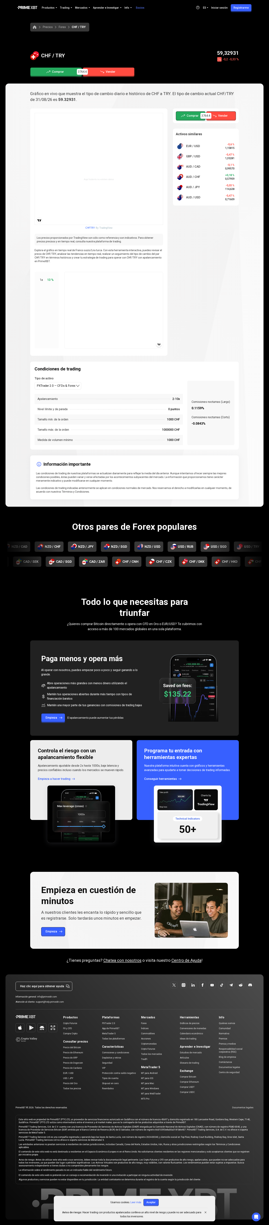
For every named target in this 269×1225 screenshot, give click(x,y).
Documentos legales (229, 1067)
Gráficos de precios (189, 1023)
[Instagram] (183, 985)
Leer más (135, 1202)
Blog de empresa (227, 1057)
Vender (110, 71)
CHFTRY (90, 227)
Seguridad (107, 1063)
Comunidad (225, 1028)
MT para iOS (147, 1078)
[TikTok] (221, 985)
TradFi (144, 1059)
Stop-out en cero (110, 1083)
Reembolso (108, 1088)
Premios (223, 1038)
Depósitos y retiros (111, 1057)
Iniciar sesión (219, 7)
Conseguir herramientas (160, 779)
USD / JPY (68, 1078)
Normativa (224, 1033)
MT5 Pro (145, 1098)
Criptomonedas (149, 1044)
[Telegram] (231, 985)
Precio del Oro (70, 1083)
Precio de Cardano (72, 1068)
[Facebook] (202, 985)
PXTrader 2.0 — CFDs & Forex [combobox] (56, 385)
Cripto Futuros (70, 1023)
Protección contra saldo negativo (119, 1073)
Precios (48, 27)
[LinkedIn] (193, 985)
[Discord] (250, 985)
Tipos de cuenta (110, 1078)
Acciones (146, 1038)
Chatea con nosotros (122, 960)
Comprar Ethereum (189, 1082)
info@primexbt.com (47, 996)
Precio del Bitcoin (72, 1047)
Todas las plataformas (113, 1038)
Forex (62, 27)
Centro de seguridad (229, 1072)
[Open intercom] (256, 1217)
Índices (145, 1028)
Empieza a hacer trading (54, 779)
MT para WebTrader (151, 1093)
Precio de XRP (70, 1057)
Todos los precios (72, 1088)
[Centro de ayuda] (198, 7)
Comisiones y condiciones (115, 1052)
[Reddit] (240, 985)
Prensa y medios (227, 1044)
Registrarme (241, 7)
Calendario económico (191, 1033)
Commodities (148, 1033)
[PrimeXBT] (27, 8)
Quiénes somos (227, 1023)
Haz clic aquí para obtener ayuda (42, 986)
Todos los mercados (151, 1054)
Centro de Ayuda (186, 960)
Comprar (58, 71)
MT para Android (149, 1073)
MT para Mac (147, 1083)
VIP (103, 1068)
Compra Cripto (70, 1033)
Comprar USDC (187, 1092)
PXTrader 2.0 (108, 1023)
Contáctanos (225, 1062)
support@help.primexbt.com (50, 1002)
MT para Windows (150, 1088)
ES (204, 7)
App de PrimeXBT (110, 1028)
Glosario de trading (189, 1063)
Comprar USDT (187, 1087)
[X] (174, 985)
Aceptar (151, 1202)
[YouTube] (212, 985)
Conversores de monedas (193, 1028)
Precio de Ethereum (73, 1052)
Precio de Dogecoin (73, 1063)
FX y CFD (67, 1028)
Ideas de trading (188, 1038)
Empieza (51, 717)
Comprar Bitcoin (188, 1077)
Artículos (184, 1057)
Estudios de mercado (191, 1052)
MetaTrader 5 (109, 1033)
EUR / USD (68, 1073)
